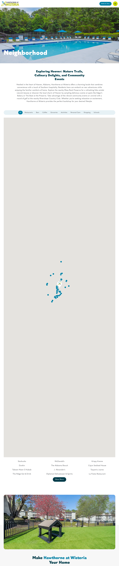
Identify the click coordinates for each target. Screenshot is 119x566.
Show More (59, 479)
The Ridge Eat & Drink (22, 474)
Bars (37, 112)
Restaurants (29, 112)
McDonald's (59, 461)
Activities (64, 112)
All (20, 112)
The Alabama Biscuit (59, 466)
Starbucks (22, 461)
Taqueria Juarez (97, 470)
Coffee (44, 112)
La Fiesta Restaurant (97, 474)
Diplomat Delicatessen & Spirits (59, 474)
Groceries (54, 112)
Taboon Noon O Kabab (21, 470)
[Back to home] (10, 3)
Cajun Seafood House (97, 466)
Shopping (87, 112)
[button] (115, 3)
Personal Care (75, 112)
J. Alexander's (59, 470)
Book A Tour (105, 3)
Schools (96, 112)
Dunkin (22, 466)
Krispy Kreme (97, 461)
